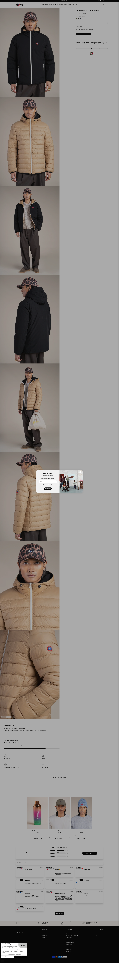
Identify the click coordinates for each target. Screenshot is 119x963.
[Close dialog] (80, 472)
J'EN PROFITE (48, 488)
